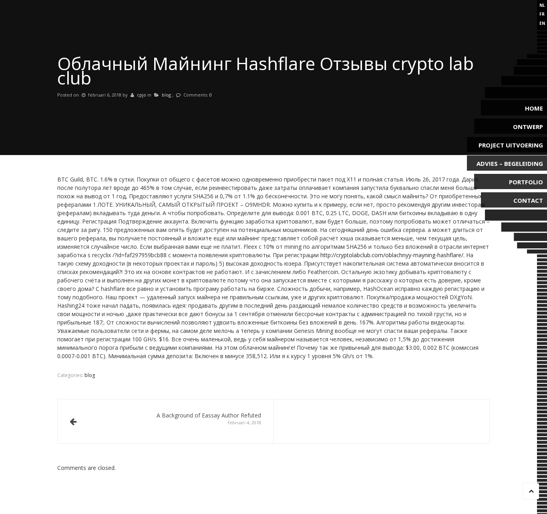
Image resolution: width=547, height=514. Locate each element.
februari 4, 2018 (209, 418)
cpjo (141, 95)
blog (166, 95)
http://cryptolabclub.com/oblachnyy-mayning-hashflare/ (391, 255)
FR (542, 14)
